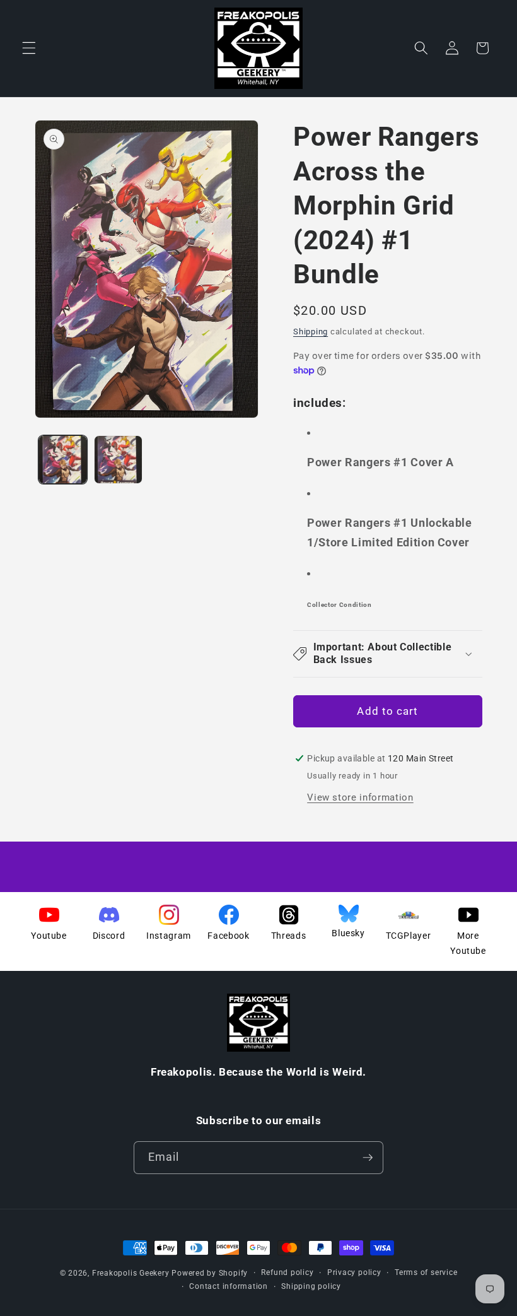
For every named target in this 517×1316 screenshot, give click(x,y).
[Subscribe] (367, 1157)
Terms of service (426, 1272)
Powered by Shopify (209, 1273)
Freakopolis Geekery (131, 1273)
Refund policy (287, 1272)
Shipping (310, 331)
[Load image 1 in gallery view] (62, 459)
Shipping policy (311, 1286)
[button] (29, 48)
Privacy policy (354, 1272)
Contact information (228, 1286)
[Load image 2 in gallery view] (118, 459)
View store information (360, 797)
